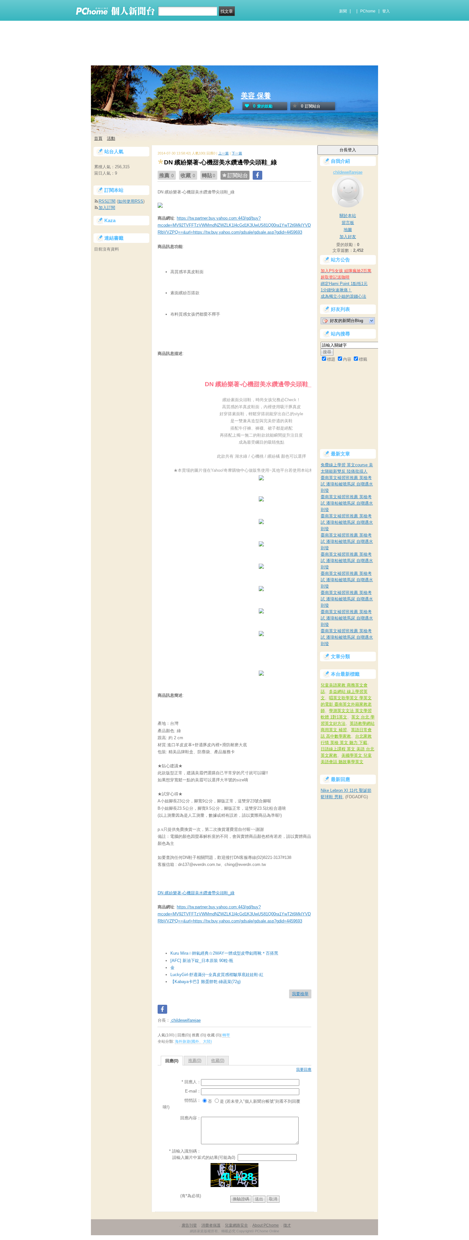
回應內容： (190, 1118)
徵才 (287, 1225)
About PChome (265, 1225)
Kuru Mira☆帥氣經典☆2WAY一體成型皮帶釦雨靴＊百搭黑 (224, 953)
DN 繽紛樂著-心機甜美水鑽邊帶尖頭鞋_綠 (196, 893)
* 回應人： (191, 1081)
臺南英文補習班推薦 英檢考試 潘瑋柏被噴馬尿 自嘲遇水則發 (347, 484)
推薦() (194, 1060)
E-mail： (193, 1091)
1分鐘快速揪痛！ (336, 290)
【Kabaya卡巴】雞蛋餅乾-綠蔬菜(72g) (205, 981)
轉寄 (226, 1035)
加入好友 (347, 236)
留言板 (348, 222)
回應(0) (171, 1060)
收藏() (217, 1060)
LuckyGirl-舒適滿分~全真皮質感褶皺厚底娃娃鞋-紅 (217, 974)
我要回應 (303, 1069)
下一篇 (237, 153)
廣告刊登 (189, 1225)
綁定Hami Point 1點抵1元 (344, 283)
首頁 (98, 138)
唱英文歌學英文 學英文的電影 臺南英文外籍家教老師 (346, 704)
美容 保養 (256, 96)
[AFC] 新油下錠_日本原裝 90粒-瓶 (201, 960)
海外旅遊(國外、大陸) (193, 1041)
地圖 (348, 229)
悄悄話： (192, 1100)
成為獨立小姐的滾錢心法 (343, 296)
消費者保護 (210, 1225)
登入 (386, 11)
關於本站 (347, 215)
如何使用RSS (130, 201)
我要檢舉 (300, 993)
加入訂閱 (107, 207)
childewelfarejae (185, 1020)
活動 (111, 138)
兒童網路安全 (236, 1225)
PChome (368, 11)
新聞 (343, 11)
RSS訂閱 (107, 201)
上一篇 (223, 153)
